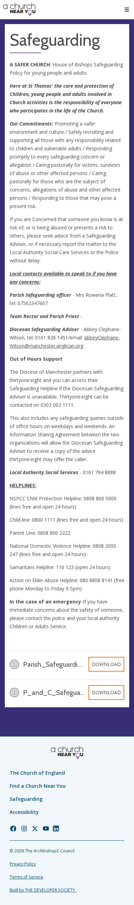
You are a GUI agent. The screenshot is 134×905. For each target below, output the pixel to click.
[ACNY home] (19, 9)
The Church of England (37, 773)
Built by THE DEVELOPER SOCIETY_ (43, 890)
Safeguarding (26, 799)
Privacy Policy (23, 864)
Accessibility (24, 812)
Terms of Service (26, 877)
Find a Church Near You (38, 786)
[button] (127, 9)
